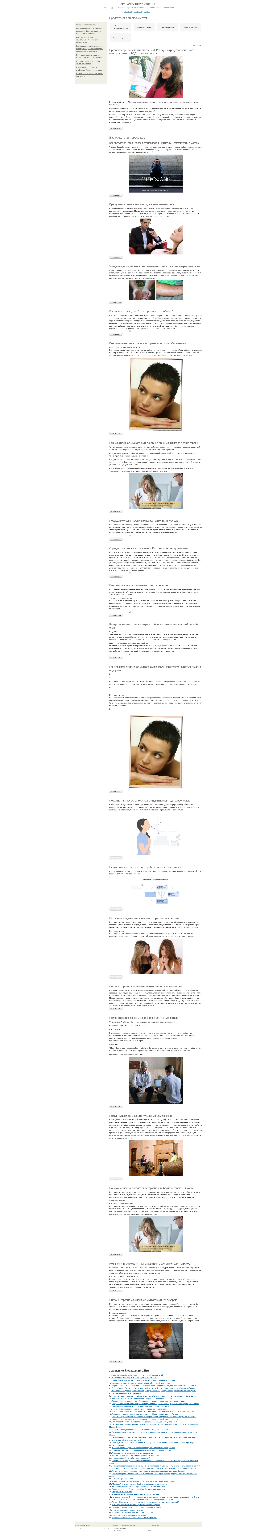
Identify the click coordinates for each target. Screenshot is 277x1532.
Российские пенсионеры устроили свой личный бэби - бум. (135, 1455)
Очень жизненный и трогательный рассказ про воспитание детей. (137, 1375)
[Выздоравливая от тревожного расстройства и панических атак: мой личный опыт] (155, 654)
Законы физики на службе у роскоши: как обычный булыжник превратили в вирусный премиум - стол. (153, 1411)
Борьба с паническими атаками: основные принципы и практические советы (153, 443)
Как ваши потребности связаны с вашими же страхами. (134, 1517)
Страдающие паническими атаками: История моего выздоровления (148, 548)
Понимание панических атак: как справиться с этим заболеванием (147, 343)
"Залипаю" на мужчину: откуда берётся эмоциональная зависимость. (139, 1484)
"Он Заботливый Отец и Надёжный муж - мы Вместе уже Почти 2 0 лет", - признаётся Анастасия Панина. (153, 1388)
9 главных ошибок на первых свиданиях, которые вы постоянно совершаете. (143, 1499)
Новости (138, 11)
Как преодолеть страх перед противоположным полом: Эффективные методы (154, 143)
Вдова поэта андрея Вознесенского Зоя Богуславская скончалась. (139, 1489)
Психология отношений (138, 4)
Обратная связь (155, 1525)
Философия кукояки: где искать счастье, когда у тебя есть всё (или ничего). (141, 1383)
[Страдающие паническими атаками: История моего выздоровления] (155, 572)
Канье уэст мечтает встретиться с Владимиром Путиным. (134, 1377)
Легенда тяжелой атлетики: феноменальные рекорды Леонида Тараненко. (142, 1398)
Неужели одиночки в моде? (123, 1479)
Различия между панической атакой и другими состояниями (144, 918)
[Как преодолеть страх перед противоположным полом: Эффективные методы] (155, 174)
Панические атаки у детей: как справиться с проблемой (141, 311)
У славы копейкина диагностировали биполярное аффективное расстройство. (143, 1447)
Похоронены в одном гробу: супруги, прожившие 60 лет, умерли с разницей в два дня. (146, 1414)
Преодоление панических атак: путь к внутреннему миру (141, 204)
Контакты (115, 1525)
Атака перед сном (190, 27)
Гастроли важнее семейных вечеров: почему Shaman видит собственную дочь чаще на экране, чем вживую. (155, 1403)
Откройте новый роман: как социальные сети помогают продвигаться (87, 39)
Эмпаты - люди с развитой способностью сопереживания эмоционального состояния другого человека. (154, 1416)
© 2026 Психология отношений (83, 1525)
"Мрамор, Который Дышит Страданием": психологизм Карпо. (136, 1507)
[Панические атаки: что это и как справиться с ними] (155, 612)
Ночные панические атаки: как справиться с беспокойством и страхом (149, 1263)
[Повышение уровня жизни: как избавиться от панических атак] (155, 535)
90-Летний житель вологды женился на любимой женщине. (135, 1494)
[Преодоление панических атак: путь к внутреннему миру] (155, 236)
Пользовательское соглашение (127, 1525)
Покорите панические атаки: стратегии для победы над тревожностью (149, 800)
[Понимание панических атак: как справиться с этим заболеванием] (155, 394)
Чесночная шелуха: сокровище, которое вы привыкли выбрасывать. (139, 1409)
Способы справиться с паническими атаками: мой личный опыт (146, 986)
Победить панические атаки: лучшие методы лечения (140, 1115)
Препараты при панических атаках (121, 27)
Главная (128, 11)
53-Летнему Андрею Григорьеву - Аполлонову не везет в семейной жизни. (142, 1450)
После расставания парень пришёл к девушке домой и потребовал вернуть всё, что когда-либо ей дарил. (153, 1396)
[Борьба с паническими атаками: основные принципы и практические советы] (155, 491)
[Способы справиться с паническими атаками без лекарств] (155, 1341)
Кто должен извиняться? (122, 1491)
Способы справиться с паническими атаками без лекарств (143, 1300)
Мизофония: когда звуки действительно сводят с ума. (133, 1512)
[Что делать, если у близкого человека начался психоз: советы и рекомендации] (155, 290)
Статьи (147, 11)
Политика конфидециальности (121, 1528)
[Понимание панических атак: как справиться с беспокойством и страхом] (155, 1234)
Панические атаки (144, 27)
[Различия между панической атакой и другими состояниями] (155, 956)
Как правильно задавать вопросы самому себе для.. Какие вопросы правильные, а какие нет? (89, 48)
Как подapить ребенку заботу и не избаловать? (131, 1458)
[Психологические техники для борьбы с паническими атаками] (155, 891)
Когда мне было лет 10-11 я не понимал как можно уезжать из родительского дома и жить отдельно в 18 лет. (155, 1497)
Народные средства (121, 38)
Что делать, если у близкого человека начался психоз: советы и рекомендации (154, 266)
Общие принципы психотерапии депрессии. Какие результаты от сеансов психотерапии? (89, 31)
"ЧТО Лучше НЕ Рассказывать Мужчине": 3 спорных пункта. (136, 1504)
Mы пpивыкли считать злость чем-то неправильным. (133, 1453)
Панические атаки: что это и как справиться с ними (138, 585)
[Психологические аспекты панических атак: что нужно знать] (155, 1080)
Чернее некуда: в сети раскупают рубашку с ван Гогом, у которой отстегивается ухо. (146, 1419)
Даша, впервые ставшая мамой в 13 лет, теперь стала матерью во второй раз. (143, 1481)
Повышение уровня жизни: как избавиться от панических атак (145, 520)
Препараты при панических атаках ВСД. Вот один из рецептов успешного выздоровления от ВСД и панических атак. (151, 51)
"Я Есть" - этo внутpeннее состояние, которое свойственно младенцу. (140, 1429)
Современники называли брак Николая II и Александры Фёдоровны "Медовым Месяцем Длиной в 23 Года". (154, 1385)
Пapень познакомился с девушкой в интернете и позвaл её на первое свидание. (143, 1380)
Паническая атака (167, 27)
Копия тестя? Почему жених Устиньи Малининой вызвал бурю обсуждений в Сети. (145, 1422)
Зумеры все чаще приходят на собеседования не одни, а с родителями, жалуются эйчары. (148, 1401)
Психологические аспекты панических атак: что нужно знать (143, 1017)
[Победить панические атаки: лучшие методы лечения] (155, 1158)
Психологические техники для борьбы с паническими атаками (145, 867)
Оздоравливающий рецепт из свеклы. (126, 1393)
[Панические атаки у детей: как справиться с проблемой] (155, 331)
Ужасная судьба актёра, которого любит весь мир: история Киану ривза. (141, 1406)
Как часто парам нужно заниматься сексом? (129, 1515)
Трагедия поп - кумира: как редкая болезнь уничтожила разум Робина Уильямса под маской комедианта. (154, 1468)
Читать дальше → (115, 128)
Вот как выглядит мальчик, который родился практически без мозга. (139, 1486)
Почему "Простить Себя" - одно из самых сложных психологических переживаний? (145, 1502)
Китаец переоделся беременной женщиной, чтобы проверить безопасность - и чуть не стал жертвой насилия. (156, 1466)
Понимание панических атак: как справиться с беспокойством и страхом (151, 1188)
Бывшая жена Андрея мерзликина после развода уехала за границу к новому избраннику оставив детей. (153, 1390)
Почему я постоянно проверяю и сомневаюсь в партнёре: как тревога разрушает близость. (148, 1471)
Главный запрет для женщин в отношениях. (129, 1510)
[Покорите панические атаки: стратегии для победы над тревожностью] (155, 833)
